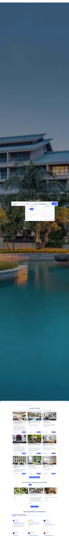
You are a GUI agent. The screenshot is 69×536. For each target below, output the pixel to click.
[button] (62, 1)
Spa (30, 484)
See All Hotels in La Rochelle (34, 477)
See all (34, 506)
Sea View (34, 484)
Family (38, 484)
